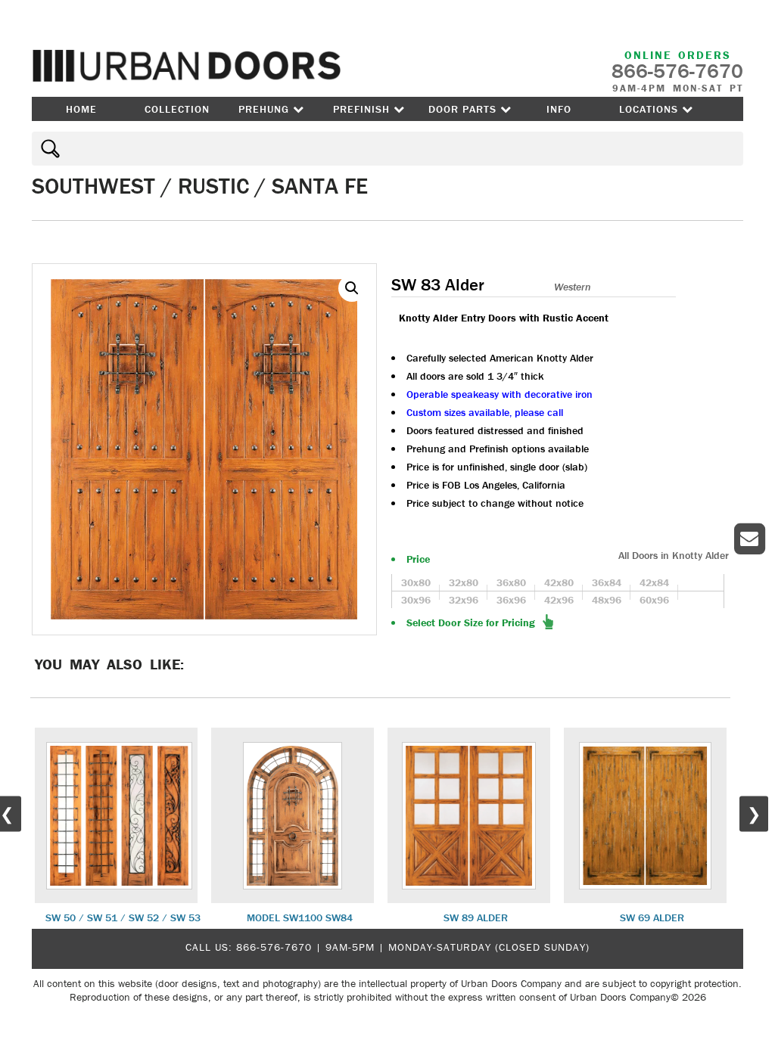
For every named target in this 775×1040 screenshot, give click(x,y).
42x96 (559, 600)
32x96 (463, 600)
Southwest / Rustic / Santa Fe (200, 186)
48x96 (606, 600)
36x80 (511, 582)
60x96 (654, 600)
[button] (352, 288)
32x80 (463, 582)
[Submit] (48, 148)
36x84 (606, 582)
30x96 (416, 600)
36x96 (511, 600)
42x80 (559, 582)
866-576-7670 (274, 947)
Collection (177, 109)
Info (558, 109)
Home (81, 109)
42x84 (654, 582)
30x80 (416, 582)
